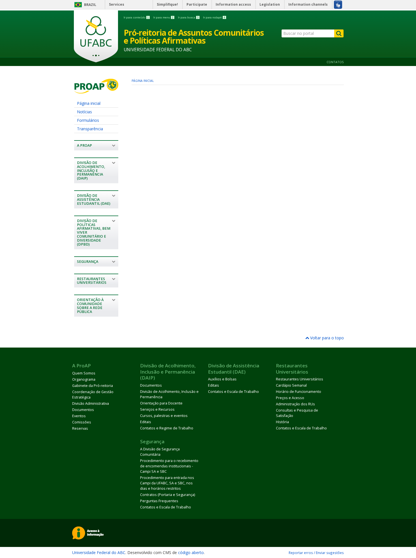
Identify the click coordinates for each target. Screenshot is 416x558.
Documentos (83, 409)
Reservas (80, 428)
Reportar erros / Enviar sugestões (316, 552)
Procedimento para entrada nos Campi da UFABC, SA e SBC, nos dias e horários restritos (167, 483)
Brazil (90, 4)
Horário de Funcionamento (298, 391)
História (282, 421)
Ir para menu (163, 17)
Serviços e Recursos (157, 409)
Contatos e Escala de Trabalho (233, 391)
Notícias (84, 111)
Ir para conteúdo (136, 17)
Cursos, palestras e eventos (164, 415)
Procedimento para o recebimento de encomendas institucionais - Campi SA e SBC (169, 466)
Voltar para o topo (326, 337)
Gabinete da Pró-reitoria (92, 385)
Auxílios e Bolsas (222, 379)
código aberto (191, 552)
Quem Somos (83, 373)
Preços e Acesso (290, 397)
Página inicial (88, 103)
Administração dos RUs (295, 404)
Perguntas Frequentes (159, 501)
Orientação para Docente (161, 403)
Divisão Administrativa (90, 403)
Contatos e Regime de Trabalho (166, 428)
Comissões (81, 422)
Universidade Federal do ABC (98, 552)
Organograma (83, 379)
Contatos (335, 62)
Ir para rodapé (214, 17)
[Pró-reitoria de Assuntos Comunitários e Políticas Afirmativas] (96, 90)
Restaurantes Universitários (299, 379)
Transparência (90, 128)
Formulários (88, 120)
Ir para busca (188, 17)
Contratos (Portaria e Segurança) (167, 494)
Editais (145, 421)
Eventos (79, 416)
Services (116, 4)
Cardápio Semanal (291, 385)
